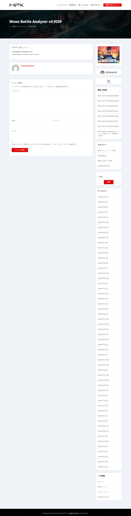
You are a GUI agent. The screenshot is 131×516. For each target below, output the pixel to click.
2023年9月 (102, 334)
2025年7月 (101, 243)
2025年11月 (102, 227)
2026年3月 (102, 207)
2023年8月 (102, 339)
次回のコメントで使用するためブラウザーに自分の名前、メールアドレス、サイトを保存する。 (45, 144)
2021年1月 (101, 467)
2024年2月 (102, 309)
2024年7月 (102, 289)
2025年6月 (102, 248)
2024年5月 (102, 299)
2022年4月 (102, 411)
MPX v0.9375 (102, 111)
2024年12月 (102, 273)
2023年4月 (102, 360)
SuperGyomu (27, 65)
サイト (14, 131)
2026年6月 (102, 197)
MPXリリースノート (19, 26)
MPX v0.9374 (102, 116)
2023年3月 (101, 365)
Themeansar (83, 513)
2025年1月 (101, 268)
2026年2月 (102, 212)
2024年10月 (102, 278)
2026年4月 (102, 202)
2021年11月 (102, 426)
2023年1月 (101, 370)
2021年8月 (101, 436)
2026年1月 (101, 217)
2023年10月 (102, 329)
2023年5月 (101, 355)
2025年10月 (102, 232)
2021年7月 (101, 441)
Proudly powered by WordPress (52, 513)
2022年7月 (102, 401)
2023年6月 (102, 350)
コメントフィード (104, 492)
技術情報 (101, 156)
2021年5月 (101, 451)
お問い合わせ (95, 5)
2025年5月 (101, 253)
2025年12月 (102, 222)
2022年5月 (102, 406)
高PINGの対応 (103, 166)
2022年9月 (102, 390)
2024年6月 (102, 294)
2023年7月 (101, 345)
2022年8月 (102, 395)
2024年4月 (102, 304)
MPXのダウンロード (112, 5)
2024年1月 (101, 314)
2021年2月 (101, 462)
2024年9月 (102, 283)
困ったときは (83, 5)
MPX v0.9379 (102, 96)
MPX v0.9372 (102, 126)
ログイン (101, 482)
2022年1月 (101, 421)
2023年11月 (102, 324)
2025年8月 (102, 238)
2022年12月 (102, 375)
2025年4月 (102, 258)
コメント (16, 91)
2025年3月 (101, 263)
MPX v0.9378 (102, 101)
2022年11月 (102, 380)
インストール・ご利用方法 (66, 5)
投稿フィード (102, 487)
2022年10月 (102, 385)
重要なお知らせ (103, 161)
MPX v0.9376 (102, 106)
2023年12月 (102, 319)
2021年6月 (101, 446)
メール (55, 121)
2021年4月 (101, 457)
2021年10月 (102, 431)
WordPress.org (103, 497)
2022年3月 (102, 416)
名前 (14, 121)
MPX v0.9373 (102, 121)
